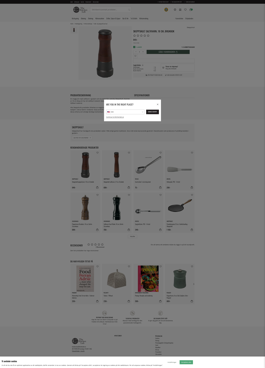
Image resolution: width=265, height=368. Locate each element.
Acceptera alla (186, 362)
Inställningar (172, 362)
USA (112, 112)
